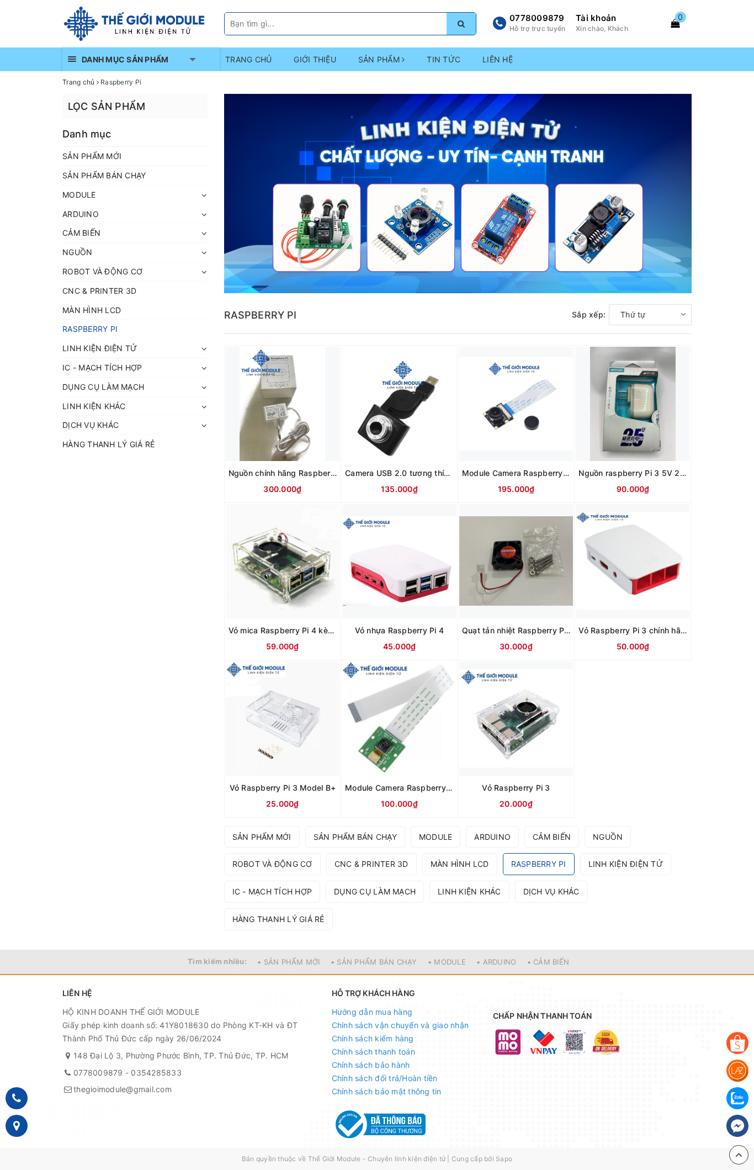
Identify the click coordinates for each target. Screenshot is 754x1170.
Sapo (504, 1159)
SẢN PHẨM (380, 59)
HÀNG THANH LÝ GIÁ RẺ (108, 444)
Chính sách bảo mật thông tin (387, 1091)
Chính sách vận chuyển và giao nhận (400, 1025)
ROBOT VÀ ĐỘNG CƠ (102, 271)
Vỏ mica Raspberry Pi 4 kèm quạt (283, 630)
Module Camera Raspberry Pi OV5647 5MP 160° (516, 473)
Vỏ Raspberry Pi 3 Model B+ (283, 787)
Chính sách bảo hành (371, 1065)
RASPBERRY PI (90, 328)
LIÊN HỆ (497, 59)
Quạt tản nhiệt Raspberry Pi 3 (516, 630)
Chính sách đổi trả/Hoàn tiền (385, 1078)
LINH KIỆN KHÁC (94, 406)
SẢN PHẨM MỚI (91, 156)
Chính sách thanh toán (373, 1051)
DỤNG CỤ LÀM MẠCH (103, 386)
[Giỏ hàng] (675, 23)
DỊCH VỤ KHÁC (90, 425)
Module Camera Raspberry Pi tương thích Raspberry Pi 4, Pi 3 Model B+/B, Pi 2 (399, 787)
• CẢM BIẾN (548, 961)
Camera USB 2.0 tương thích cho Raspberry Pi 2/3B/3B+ (399, 473)
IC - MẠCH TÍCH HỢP (102, 367)
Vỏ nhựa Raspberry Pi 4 (399, 630)
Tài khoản (596, 18)
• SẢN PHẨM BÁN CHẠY (374, 961)
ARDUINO (80, 214)
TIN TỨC (443, 59)
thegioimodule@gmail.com (122, 1089)
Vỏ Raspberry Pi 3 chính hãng (632, 630)
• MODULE (447, 961)
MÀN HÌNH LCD (91, 310)
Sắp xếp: (589, 314)
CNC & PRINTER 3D (99, 290)
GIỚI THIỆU (315, 59)
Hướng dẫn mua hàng (372, 1012)
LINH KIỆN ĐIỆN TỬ (99, 348)
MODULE (79, 194)
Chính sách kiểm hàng (373, 1038)
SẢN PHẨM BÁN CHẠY (104, 175)
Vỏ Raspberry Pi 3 (516, 787)
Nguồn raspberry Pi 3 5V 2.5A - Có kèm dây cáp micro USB (632, 473)
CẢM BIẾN (81, 232)
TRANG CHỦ (248, 59)
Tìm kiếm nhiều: (217, 961)
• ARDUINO (496, 961)
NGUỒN (77, 252)
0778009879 (537, 18)
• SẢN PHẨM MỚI (288, 961)
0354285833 (156, 1072)
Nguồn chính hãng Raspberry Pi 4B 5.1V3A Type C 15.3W (283, 473)
